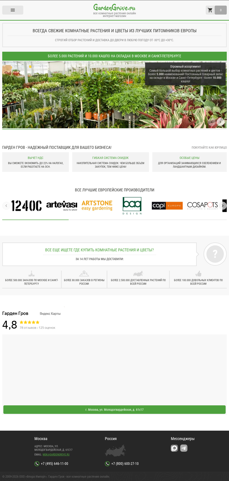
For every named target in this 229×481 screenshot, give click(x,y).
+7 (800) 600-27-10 (125, 464)
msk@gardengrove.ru (56, 454)
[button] (212, 122)
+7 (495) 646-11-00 (54, 464)
